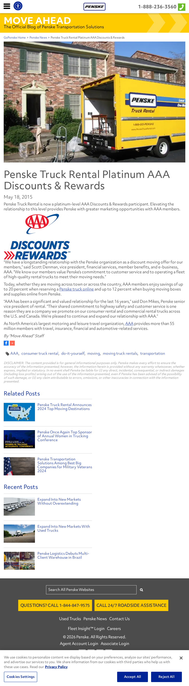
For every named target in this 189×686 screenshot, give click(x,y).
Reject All (166, 676)
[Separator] (12, 343)
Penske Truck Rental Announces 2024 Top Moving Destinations (64, 407)
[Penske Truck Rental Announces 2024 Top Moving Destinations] (19, 413)
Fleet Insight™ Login (86, 628)
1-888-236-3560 (157, 6)
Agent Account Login (79, 643)
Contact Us (119, 618)
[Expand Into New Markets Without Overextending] (19, 507)
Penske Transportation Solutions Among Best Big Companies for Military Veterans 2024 (64, 465)
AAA (129, 323)
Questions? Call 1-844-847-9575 (55, 605)
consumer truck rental (39, 353)
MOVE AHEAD (37, 20)
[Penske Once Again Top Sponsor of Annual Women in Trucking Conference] (19, 440)
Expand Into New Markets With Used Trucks (63, 528)
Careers (114, 628)
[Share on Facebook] (6, 343)
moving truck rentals (120, 353)
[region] (94, 668)
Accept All (132, 676)
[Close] (181, 658)
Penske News (38, 38)
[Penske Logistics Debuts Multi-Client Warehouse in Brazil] (19, 562)
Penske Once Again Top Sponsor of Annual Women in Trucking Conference (64, 436)
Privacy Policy (56, 667)
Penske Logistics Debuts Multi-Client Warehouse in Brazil (63, 555)
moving (93, 353)
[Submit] (141, 589)
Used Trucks (70, 618)
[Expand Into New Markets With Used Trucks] (19, 535)
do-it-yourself (72, 353)
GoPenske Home (15, 38)
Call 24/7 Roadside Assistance (131, 605)
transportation (152, 353)
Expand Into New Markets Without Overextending (59, 501)
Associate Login (115, 643)
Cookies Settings (20, 676)
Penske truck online (76, 289)
